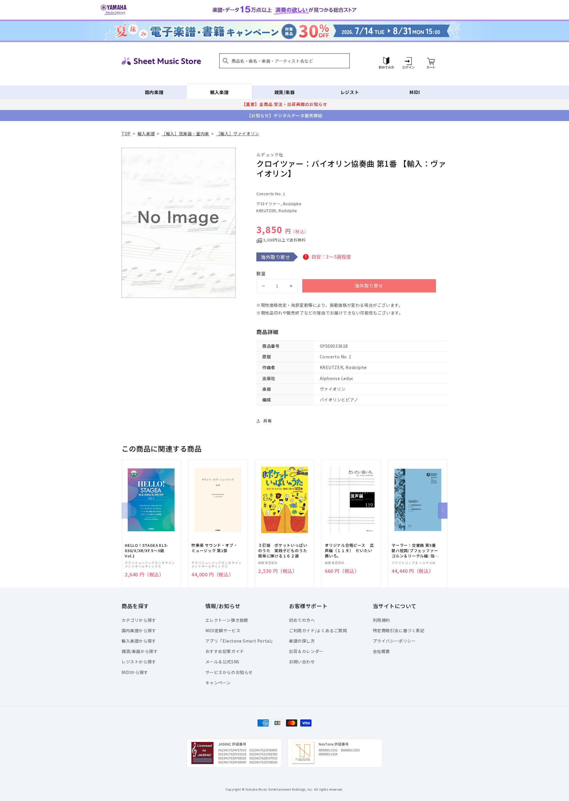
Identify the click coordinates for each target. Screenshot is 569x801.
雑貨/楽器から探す (140, 651)
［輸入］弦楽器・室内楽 (185, 133)
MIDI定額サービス (223, 630)
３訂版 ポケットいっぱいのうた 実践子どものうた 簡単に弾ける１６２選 (284, 551)
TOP (126, 133)
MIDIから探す (135, 672)
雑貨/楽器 (284, 92)
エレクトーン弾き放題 (226, 620)
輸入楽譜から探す (139, 641)
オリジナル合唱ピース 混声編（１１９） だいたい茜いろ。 (349, 551)
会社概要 (381, 651)
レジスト (350, 92)
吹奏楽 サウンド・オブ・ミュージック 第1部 (214, 548)
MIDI (415, 92)
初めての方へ (302, 620)
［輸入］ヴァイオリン (237, 133)
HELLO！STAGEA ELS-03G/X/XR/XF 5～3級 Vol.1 (146, 551)
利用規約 (381, 620)
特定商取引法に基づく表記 (399, 630)
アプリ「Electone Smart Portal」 (240, 641)
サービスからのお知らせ (229, 672)
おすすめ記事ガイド (224, 651)
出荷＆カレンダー (306, 651)
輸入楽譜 (219, 92)
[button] (284, 60)
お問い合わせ (302, 662)
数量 (261, 273)
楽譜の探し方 (302, 641)
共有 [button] (267, 421)
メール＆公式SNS (222, 662)
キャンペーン (218, 683)
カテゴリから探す (139, 620)
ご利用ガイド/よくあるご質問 (318, 630)
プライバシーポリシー (394, 641)
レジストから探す (139, 662)
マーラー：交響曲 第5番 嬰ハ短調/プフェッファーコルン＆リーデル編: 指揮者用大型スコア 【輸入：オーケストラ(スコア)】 (415, 551)
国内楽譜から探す (139, 630)
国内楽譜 (154, 92)
